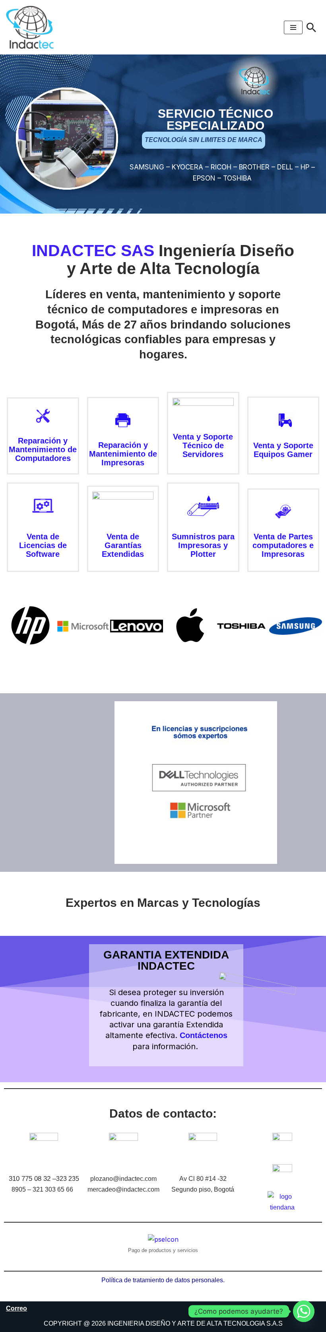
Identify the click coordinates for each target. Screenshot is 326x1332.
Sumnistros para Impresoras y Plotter (203, 545)
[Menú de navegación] (293, 27)
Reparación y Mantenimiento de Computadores (43, 449)
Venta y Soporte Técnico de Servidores (203, 445)
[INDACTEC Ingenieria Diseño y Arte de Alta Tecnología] (32, 27)
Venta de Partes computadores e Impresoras (283, 545)
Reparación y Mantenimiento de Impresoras (123, 454)
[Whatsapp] (303, 1311)
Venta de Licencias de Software (43, 545)
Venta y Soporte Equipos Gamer (283, 450)
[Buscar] (311, 27)
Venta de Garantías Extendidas (123, 545)
